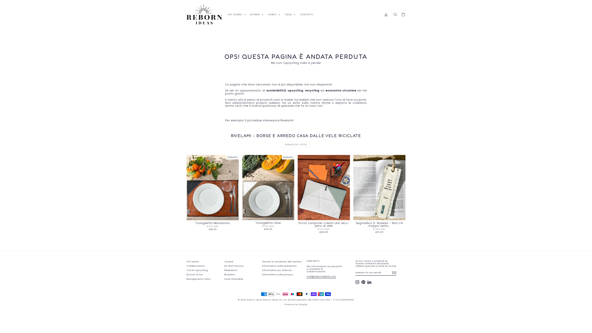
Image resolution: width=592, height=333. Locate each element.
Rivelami (229, 274)
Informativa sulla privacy (277, 274)
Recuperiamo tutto (199, 279)
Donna (255, 14)
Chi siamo (235, 14)
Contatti (306, 14)
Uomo (273, 14)
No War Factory (234, 265)
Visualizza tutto (296, 144)
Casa (289, 14)
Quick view (212, 216)
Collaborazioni (196, 265)
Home (326, 103)
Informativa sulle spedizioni (279, 265)
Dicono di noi (195, 274)
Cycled (228, 261)
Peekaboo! (231, 270)
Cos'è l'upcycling (197, 270)
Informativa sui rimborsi (277, 270)
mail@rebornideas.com (321, 276)
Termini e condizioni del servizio (282, 261)
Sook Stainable (233, 279)
